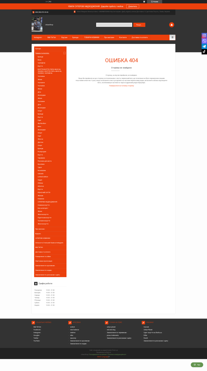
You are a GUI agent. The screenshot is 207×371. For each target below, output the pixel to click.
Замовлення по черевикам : (117, 332)
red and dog (111, 330)
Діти (39, 92)
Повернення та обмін (43, 256)
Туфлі (40, 167)
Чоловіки (41, 76)
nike (71, 335)
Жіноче (40, 139)
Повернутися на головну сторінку (121, 86)
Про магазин (109, 37)
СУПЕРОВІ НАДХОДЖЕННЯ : (48, 202)
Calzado (40, 173)
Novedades (42, 170)
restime (72, 332)
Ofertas (40, 183)
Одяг (39, 120)
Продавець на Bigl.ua (103, 352)
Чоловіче (41, 82)
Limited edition (43, 177)
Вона (39, 60)
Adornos (41, 186)
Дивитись (132, 6)
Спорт (40, 111)
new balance (74, 330)
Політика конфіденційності (117, 354)
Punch (146, 338)
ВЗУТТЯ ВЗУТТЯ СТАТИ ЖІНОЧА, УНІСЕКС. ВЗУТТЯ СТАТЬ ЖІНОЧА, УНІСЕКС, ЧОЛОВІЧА (50, 71)
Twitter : (36, 338)
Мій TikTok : (52, 37)
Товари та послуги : (42, 53)
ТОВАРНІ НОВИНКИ (91, 37)
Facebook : (37, 330)
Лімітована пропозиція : (44, 261)
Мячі (39, 126)
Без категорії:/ (43, 208)
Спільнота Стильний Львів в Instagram (49, 243)
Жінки (40, 79)
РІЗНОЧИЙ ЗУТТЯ (44, 192)
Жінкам (40, 196)
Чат (198, 365)
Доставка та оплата (140, 37)
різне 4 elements (113, 335)
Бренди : (75, 37)
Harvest (146, 327)
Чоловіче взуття (44, 221)
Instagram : (38, 37)
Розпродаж (42, 151)
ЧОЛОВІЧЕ (41, 63)
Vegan (40, 180)
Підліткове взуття (44, 218)
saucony (73, 338)
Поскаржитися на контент (98, 354)
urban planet (111, 327)
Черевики (41, 158)
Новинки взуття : (44, 205)
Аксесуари (42, 95)
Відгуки (64, 37)
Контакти (123, 37)
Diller (145, 335)
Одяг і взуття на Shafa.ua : (153, 332)
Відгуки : (38, 234)
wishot (72, 327)
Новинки (41, 199)
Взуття (40, 66)
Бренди (40, 57)
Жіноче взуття (43, 214)
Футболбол (42, 123)
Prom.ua (115, 350)
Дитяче (40, 142)
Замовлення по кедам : (43, 270)
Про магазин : (40, 229)
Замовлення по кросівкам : (45, 265)
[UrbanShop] (37, 24)
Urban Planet (148, 330)
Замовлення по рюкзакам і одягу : (47, 275)
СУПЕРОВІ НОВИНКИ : (43, 238)
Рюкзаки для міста (45, 161)
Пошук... (139, 25)
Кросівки (41, 164)
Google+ (37, 335)
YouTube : (37, 341)
